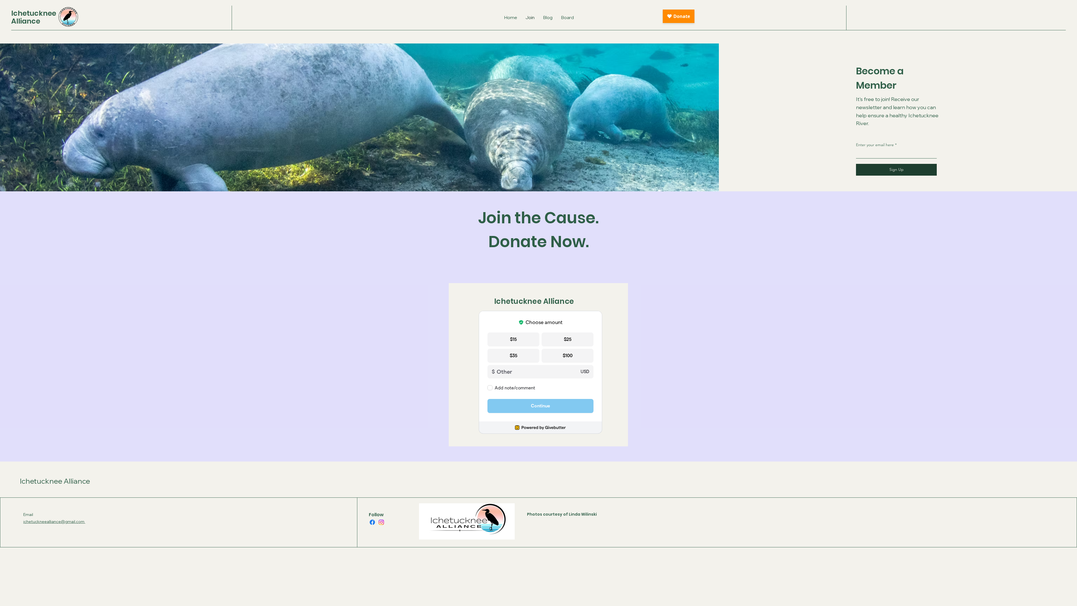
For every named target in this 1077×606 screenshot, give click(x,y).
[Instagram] (381, 522)
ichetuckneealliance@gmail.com (54, 521)
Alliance (25, 21)
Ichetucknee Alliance (55, 481)
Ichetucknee (33, 13)
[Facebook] (372, 522)
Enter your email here (875, 145)
